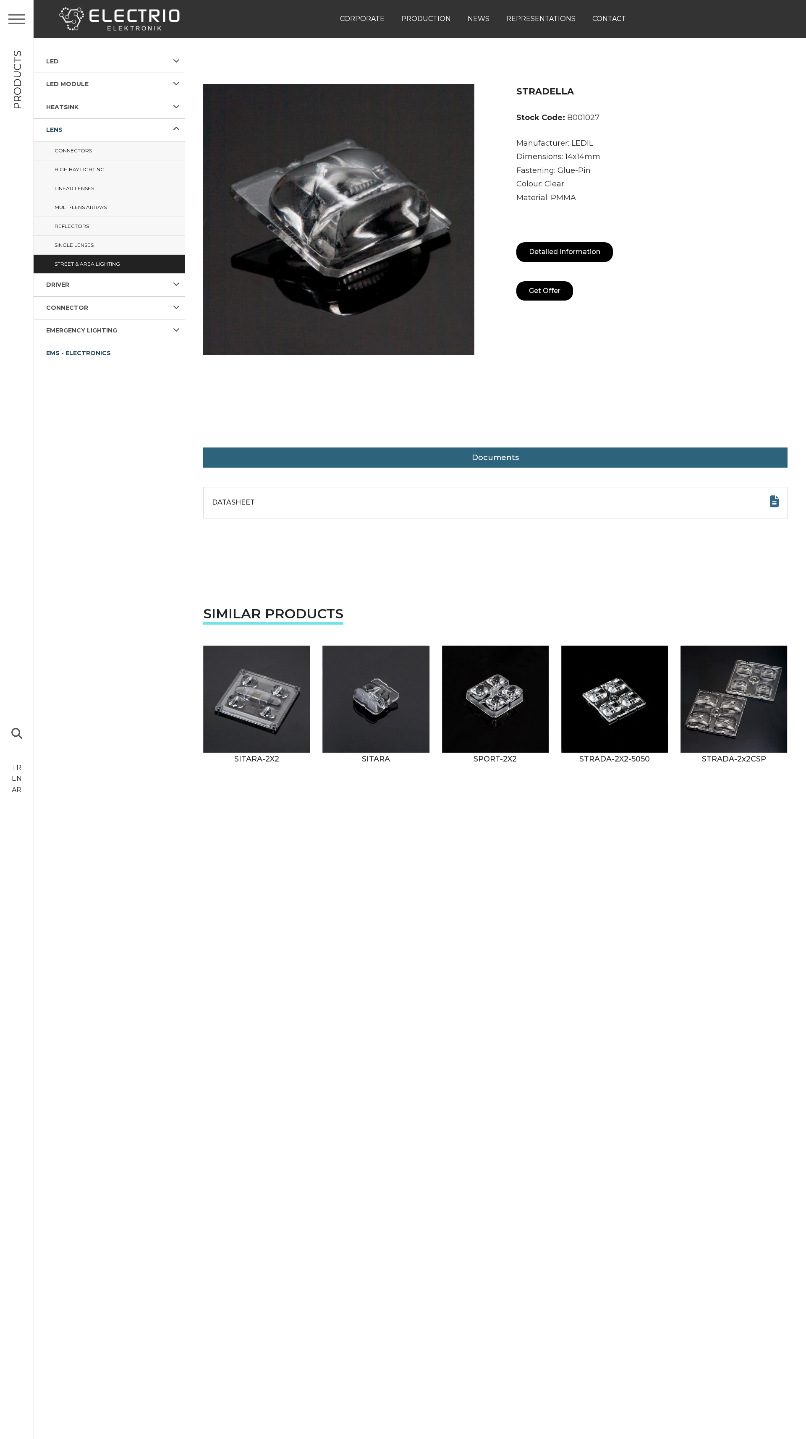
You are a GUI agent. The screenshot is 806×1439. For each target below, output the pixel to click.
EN (17, 778)
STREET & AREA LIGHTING (87, 264)
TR (16, 768)
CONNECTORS (73, 150)
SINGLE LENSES (74, 245)
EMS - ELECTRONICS (78, 353)
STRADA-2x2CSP (734, 759)
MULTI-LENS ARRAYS (81, 207)
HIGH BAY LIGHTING (80, 169)
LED (52, 61)
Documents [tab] (495, 457)
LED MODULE (67, 84)
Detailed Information (564, 252)
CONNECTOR (67, 307)
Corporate (362, 19)
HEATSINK (62, 107)
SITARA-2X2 (256, 759)
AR (16, 790)
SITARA (376, 759)
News (478, 19)
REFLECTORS (72, 226)
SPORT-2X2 (495, 759)
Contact (609, 19)
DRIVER (57, 284)
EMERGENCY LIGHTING (81, 330)
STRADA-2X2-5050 (614, 759)
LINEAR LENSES (74, 188)
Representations (541, 19)
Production (426, 19)
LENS (54, 129)
